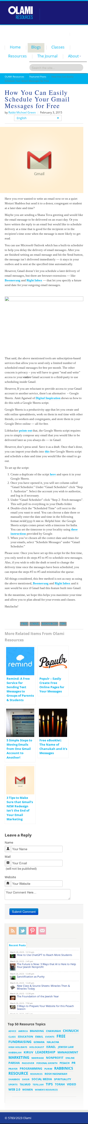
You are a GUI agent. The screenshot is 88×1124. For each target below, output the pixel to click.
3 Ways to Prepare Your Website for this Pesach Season (45, 1007)
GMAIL (34, 623)
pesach (64, 1063)
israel (51, 1047)
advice (12, 1031)
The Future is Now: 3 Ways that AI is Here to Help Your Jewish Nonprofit (46, 965)
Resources (17, 56)
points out (25, 430)
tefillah (38, 1084)
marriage (37, 1057)
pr (74, 1063)
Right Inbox (34, 280)
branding (37, 1031)
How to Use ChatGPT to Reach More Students (44, 955)
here (53, 474)
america (23, 1031)
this (47, 451)
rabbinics (63, 1068)
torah (60, 1084)
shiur (26, 1079)
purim (48, 1068)
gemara (39, 1042)
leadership (45, 1052)
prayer (13, 1068)
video (71, 1084)
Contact (77, 34)
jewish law (66, 1047)
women (27, 1089)
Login (64, 34)
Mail (8, 856)
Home (15, 47)
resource (18, 1073)
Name (9, 842)
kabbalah (15, 1052)
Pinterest (32, 931)
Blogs (36, 47)
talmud (25, 1084)
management (67, 1052)
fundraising (19, 1041)
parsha (14, 1063)
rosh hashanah (56, 1073)
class (12, 1036)
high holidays (17, 1047)
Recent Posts (17, 945)
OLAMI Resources (14, 76)
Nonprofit (54, 1058)
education (25, 1036)
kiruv (28, 1052)
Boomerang (12, 280)
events (49, 1036)
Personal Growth (46, 1063)
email (39, 1036)
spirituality (62, 1079)
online (70, 1057)
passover (28, 1063)
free (24, 623)
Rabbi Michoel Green (22, 112)
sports (13, 1084)
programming (31, 1069)
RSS (12, 931)
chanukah (53, 1031)
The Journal (47, 56)
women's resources (46, 1089)
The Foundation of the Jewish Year (38, 996)
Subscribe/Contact (42, 931)
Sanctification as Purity (31, 976)
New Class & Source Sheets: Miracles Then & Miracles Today (43, 987)
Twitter (22, 931)
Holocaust (36, 1047)
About (73, 56)
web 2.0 (14, 1089)
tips (63, 623)
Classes (58, 47)
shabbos (14, 1079)
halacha (53, 1042)
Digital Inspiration (48, 398)
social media (42, 1079)
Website (10, 877)
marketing (18, 1057)
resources (49, 623)
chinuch (71, 1030)
